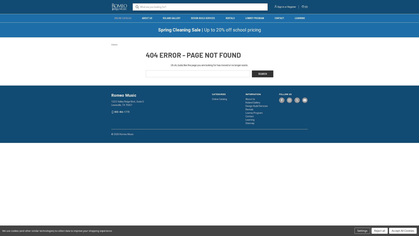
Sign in (280, 7)
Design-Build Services (203, 18)
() (306, 7)
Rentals (230, 18)
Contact (279, 18)
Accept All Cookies (403, 231)
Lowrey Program (254, 18)
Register (291, 7)
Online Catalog (122, 18)
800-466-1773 (121, 112)
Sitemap (250, 123)
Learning (300, 18)
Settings (362, 231)
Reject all (379, 231)
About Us (147, 18)
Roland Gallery (171, 18)
